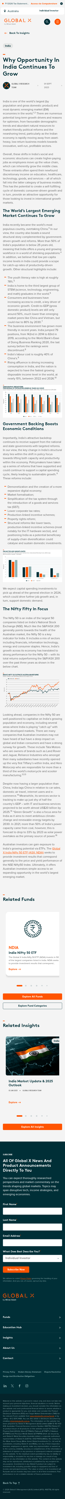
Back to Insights (19, 33)
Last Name (9, 1220)
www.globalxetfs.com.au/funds (42, 1416)
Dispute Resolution (52, 1372)
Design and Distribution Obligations (19, 1376)
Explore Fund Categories (32, 1006)
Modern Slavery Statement (29, 1372)
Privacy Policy (25, 1278)
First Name (9, 1204)
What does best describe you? (21, 1251)
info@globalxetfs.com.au (20, 1421)
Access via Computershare (44, 3)
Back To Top (10, 1483)
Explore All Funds (32, 996)
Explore (13, 969)
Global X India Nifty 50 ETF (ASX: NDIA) (31, 850)
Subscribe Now (16, 1269)
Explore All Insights (32, 1127)
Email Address (11, 1236)
